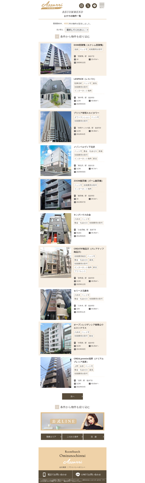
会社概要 (62, 467)
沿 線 (94, 437)
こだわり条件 (72, 437)
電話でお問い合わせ (57, 474)
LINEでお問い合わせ (91, 474)
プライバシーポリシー (76, 467)
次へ (72, 396)
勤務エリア (51, 437)
